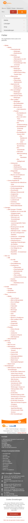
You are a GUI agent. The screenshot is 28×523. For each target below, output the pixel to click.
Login (13, 11)
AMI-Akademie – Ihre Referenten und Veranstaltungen (12, 478)
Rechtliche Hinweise (11, 432)
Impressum (16, 431)
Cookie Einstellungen (14, 429)
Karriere (9, 8)
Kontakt (13, 8)
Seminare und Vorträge (9, 493)
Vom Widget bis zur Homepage (11, 495)
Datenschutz (23, 429)
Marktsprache (20, 8)
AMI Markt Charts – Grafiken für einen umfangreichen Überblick (12, 486)
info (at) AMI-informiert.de (10, 447)
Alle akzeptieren (14, 514)
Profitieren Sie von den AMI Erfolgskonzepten (14, 476)
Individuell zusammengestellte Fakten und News (13, 481)
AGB (7, 429)
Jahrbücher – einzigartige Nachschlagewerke (14, 489)
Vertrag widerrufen (22, 432)
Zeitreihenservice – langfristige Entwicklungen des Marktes (14, 491)
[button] (14, 20)
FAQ (3, 11)
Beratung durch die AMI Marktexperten (12, 484)
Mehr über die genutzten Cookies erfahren (14, 520)
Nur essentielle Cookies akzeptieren (14, 517)
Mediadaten (23, 431)
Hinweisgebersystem (8, 431)
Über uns (4, 8)
